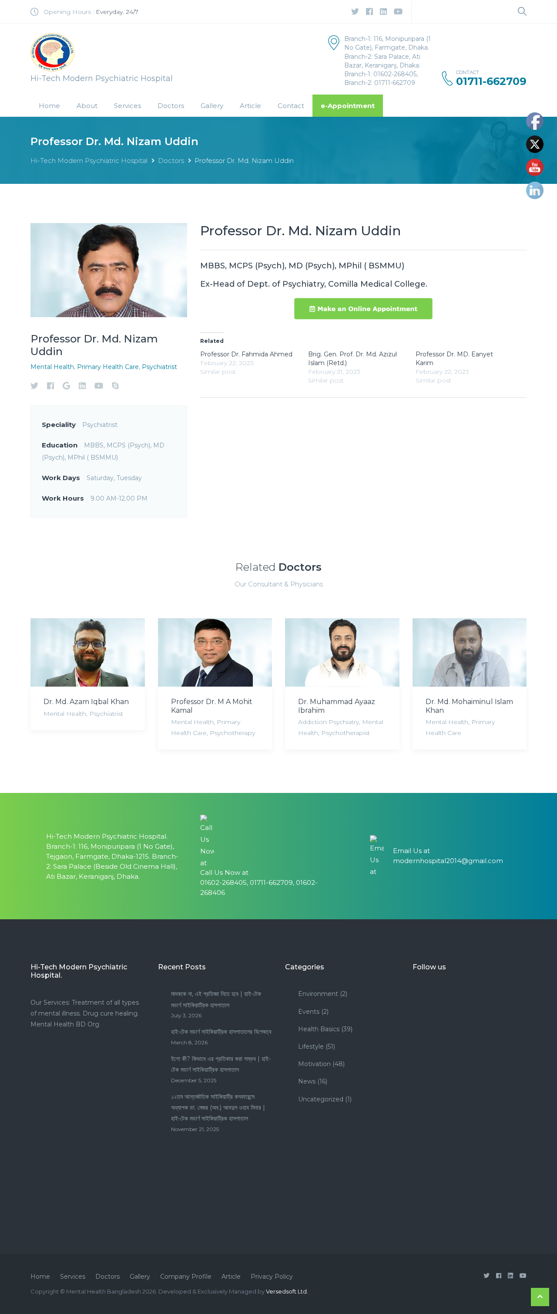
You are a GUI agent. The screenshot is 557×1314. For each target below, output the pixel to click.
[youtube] (398, 12)
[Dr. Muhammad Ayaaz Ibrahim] (342, 652)
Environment (318, 994)
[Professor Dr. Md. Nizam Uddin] (108, 269)
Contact (291, 106)
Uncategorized (320, 1099)
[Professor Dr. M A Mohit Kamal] (215, 652)
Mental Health (52, 367)
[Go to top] (540, 1297)
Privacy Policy (272, 1276)
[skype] (115, 385)
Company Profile (185, 1276)
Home (49, 106)
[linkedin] (383, 12)
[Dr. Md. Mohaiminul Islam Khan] (470, 652)
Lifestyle (311, 1046)
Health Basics (318, 1029)
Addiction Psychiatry (328, 722)
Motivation (314, 1064)
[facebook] (369, 12)
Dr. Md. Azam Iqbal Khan (86, 702)
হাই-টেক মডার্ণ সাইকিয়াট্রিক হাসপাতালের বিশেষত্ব (221, 1032)
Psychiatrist (159, 367)
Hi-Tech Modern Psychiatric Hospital (89, 160)
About (87, 106)
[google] (66, 385)
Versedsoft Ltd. (287, 1291)
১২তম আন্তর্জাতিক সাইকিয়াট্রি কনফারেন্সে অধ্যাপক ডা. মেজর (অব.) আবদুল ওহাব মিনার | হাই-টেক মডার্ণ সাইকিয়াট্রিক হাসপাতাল (218, 1107)
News (306, 1081)
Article (250, 106)
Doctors (171, 106)
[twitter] (355, 12)
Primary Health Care (108, 367)
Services (127, 106)
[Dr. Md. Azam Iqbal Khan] (87, 652)
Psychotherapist (345, 733)
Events (308, 1012)
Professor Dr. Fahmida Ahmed (246, 354)
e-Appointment (348, 106)
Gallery (212, 106)
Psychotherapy (232, 733)
